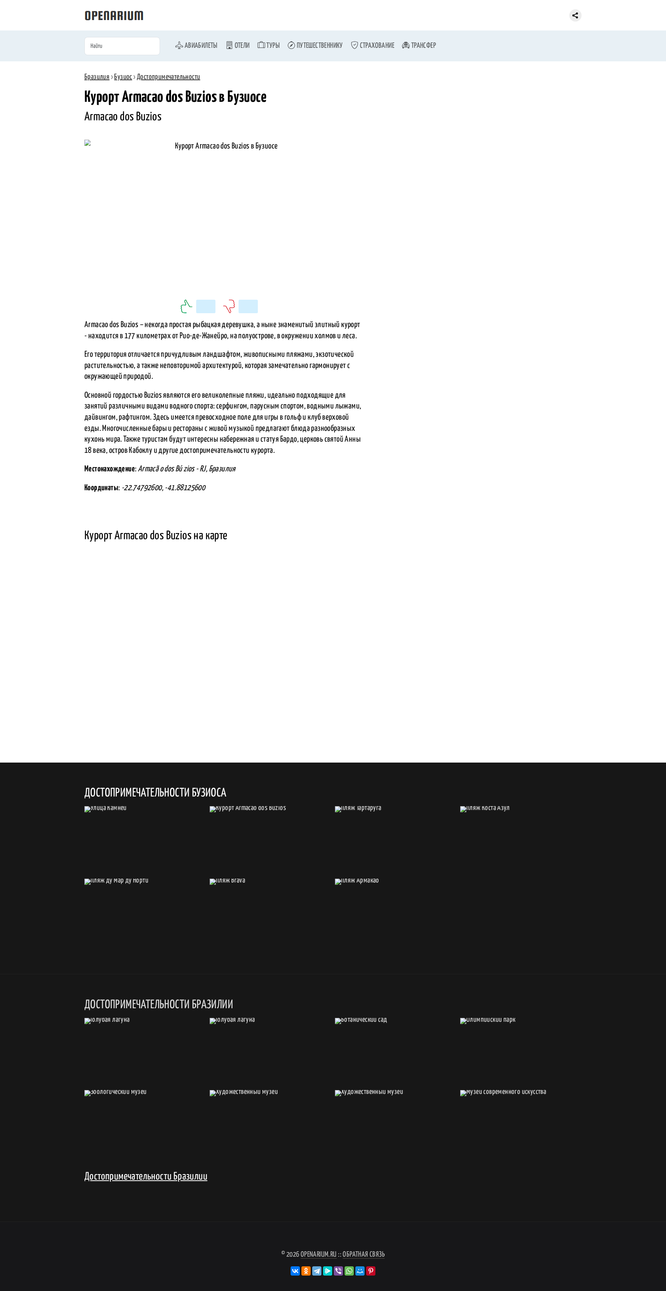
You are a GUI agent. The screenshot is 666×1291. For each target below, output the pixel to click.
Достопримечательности (168, 77)
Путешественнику (319, 45)
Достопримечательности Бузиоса (155, 793)
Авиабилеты (200, 45)
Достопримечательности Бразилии (145, 1176)
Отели (241, 45)
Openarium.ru (319, 1254)
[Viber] (338, 1271)
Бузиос (123, 77)
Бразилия (96, 77)
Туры (272, 45)
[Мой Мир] (360, 1271)
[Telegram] (316, 1271)
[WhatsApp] (349, 1271)
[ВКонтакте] (295, 1271)
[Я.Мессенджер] (327, 1271)
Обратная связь (364, 1254)
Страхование (376, 45)
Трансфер (423, 45)
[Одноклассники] (306, 1271)
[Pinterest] (370, 1271)
